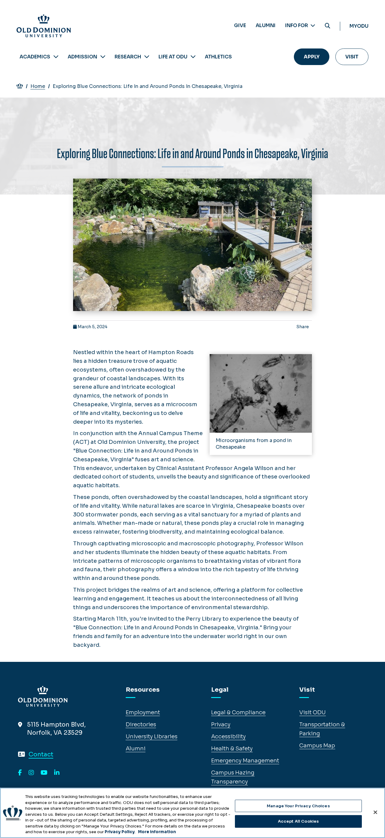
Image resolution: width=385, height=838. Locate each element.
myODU (359, 26)
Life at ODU (173, 57)
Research (128, 57)
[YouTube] (44, 773)
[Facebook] (20, 773)
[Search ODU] (327, 26)
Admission (82, 57)
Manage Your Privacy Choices (298, 805)
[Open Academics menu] (56, 56)
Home (37, 86)
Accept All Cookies (298, 821)
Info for (297, 25)
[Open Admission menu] (103, 56)
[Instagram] (31, 773)
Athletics (218, 57)
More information (157, 831)
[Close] (375, 812)
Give (240, 25)
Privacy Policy (120, 831)
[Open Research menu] (146, 56)
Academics (35, 57)
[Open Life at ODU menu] (193, 56)
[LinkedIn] (57, 773)
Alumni (266, 25)
